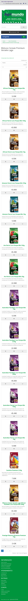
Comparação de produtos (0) (7, 58)
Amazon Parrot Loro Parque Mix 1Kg (14, 214)
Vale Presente (4, 582)
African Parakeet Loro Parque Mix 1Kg (14, 89)
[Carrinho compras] (25, 3)
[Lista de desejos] (23, 3)
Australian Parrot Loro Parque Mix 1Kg (14, 438)
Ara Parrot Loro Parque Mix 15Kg (14, 245)
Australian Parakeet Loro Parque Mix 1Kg (14, 308)
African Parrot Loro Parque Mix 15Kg (14, 121)
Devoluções (3, 574)
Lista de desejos (4, 592)
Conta (2, 589)
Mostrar (25, 64)
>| (9, 550)
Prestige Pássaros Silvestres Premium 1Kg (14, 536)
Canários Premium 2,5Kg (14, 470)
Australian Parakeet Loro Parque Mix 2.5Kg (14, 340)
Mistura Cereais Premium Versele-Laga (11, 42)
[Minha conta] (21, 3)
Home (4, 41)
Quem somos (4, 562)
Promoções (3, 585)
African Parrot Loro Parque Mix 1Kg (14, 152)
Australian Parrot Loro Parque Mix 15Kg (14, 406)
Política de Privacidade (6, 565)
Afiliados (3, 583)
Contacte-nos (4, 573)
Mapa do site (4, 576)
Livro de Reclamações (5, 568)
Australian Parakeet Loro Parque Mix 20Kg (14, 373)
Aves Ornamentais (12, 41)
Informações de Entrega (6, 563)
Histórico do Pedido (5, 591)
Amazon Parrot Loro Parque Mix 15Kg (14, 183)
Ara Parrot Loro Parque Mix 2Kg (14, 276)
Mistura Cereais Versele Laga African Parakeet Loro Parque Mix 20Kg (14, 503)
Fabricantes (3, 580)
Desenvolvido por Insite (5, 599)
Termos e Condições (5, 566)
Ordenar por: (24, 60)
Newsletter (3, 594)
